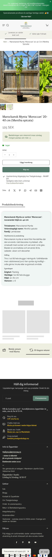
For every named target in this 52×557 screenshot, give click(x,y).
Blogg (4, 493)
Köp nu (26, 170)
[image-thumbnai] (3, 107)
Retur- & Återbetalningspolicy (14, 508)
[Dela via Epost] (35, 190)
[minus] (5, 155)
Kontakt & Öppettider (10, 497)
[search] (7, 25)
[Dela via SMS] (41, 190)
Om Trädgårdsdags (10, 500)
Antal (4, 150)
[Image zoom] (26, 77)
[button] (26, 162)
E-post (8, 398)
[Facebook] (16, 542)
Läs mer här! (26, 17)
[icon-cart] (47, 25)
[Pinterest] (23, 542)
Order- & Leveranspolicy (12, 504)
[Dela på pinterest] (19, 190)
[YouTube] (35, 542)
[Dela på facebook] (9, 190)
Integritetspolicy (8, 512)
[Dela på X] (14, 190)
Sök (3, 489)
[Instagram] (29, 542)
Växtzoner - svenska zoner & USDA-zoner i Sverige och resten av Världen (24, 520)
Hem (5, 42)
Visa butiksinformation (15, 183)
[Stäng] (28, 551)
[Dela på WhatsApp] (25, 190)
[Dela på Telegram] (30, 190)
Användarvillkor (8, 515)
